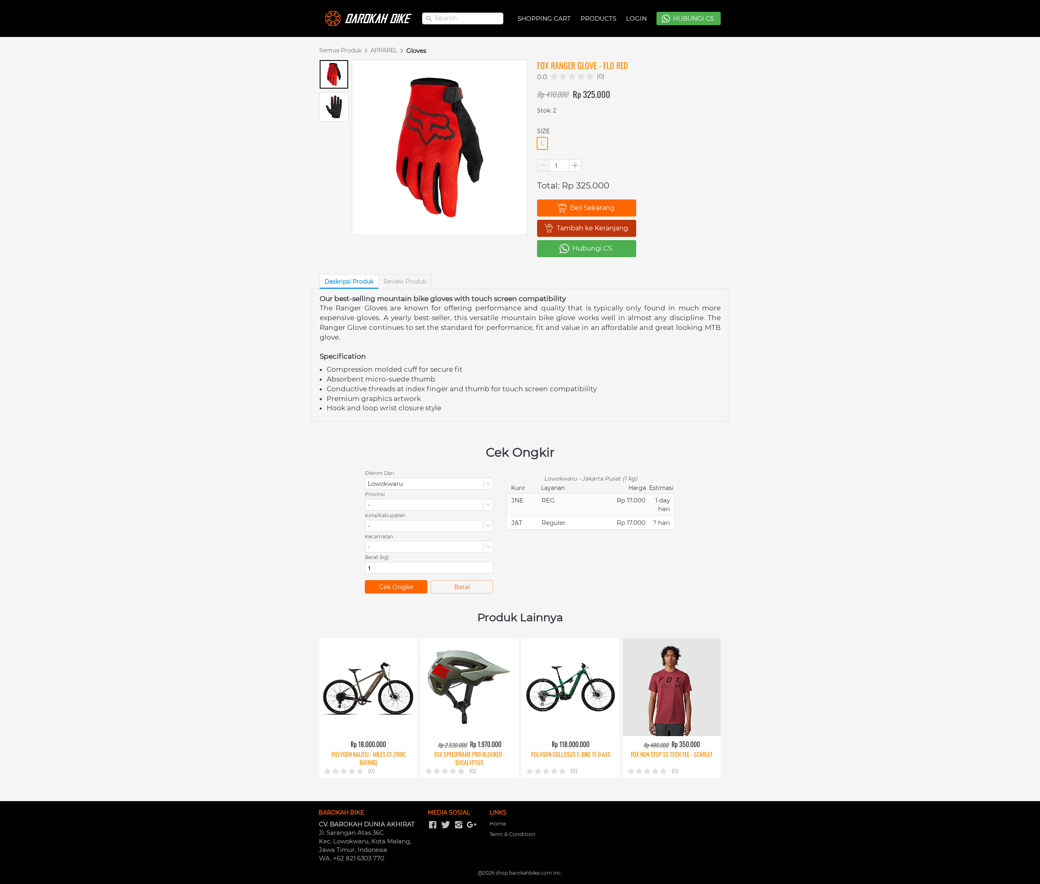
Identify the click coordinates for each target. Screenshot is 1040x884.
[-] (433, 825)
